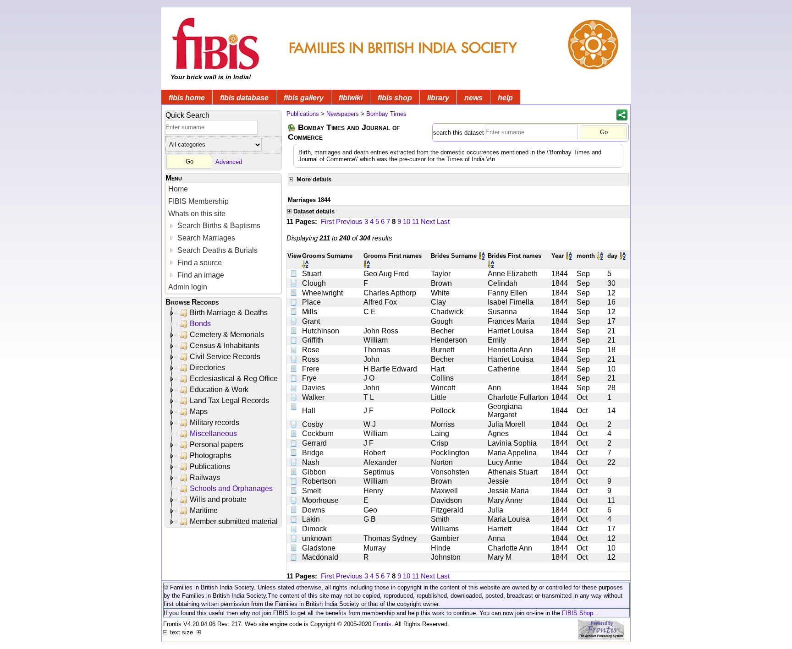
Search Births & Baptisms (218, 225)
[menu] (223, 238)
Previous (349, 221)
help (505, 98)
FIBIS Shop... (580, 613)
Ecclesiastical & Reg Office (234, 378)
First (327, 221)
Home (178, 189)
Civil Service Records (225, 356)
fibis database (244, 98)
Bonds (200, 323)
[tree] (223, 417)
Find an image (200, 275)
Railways (205, 477)
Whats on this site (197, 214)
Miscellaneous (213, 433)
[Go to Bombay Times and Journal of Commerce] (292, 127)
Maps (199, 411)
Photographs (210, 455)
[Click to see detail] (294, 274)
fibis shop (395, 98)
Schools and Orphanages (231, 488)
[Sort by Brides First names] (492, 264)
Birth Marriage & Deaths (229, 312)
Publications (210, 466)
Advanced (228, 161)
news (473, 98)
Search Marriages (205, 238)
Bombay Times (386, 113)
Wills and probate (218, 499)
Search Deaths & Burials (217, 250)
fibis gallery (304, 98)
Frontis (382, 624)
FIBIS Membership (198, 201)
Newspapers (342, 113)
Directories (207, 367)
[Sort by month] (601, 255)
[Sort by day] (623, 255)
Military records (214, 422)
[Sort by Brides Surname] (482, 255)
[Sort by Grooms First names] (367, 264)
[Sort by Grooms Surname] (306, 264)
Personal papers (216, 444)
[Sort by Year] (570, 255)
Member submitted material (234, 521)
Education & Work (219, 389)
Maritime (204, 510)
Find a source (199, 263)
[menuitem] (223, 189)
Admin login (187, 287)
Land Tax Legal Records (229, 400)
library (438, 98)
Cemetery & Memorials (227, 334)
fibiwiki (351, 98)
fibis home (187, 98)
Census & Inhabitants (224, 345)
